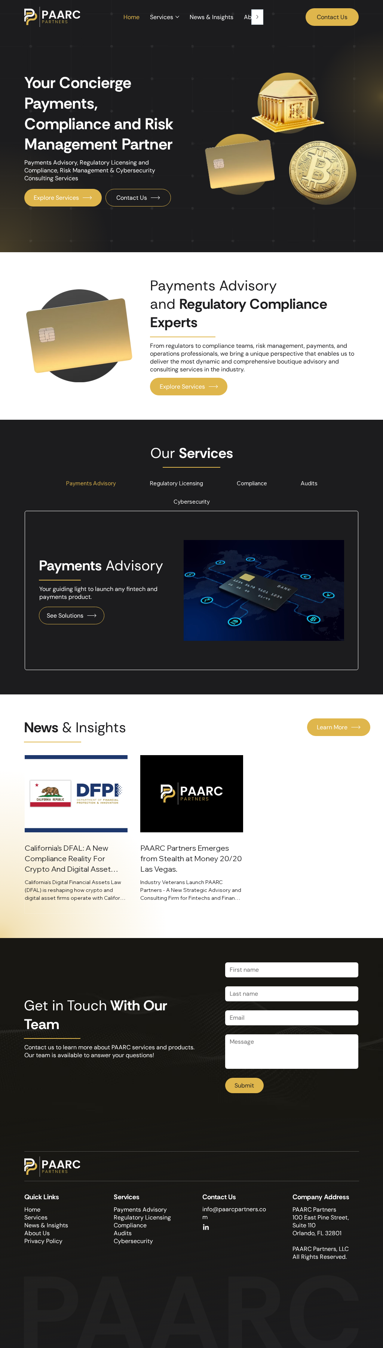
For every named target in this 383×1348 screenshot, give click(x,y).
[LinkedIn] (205, 1227)
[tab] (91, 483)
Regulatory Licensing (142, 1217)
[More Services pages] (177, 17)
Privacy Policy (43, 1241)
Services (36, 1217)
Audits (123, 1233)
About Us (37, 1233)
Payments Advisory (140, 1209)
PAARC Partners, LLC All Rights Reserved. (320, 1253)
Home (32, 1209)
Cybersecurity (133, 1241)
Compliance (130, 1225)
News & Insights (46, 1225)
